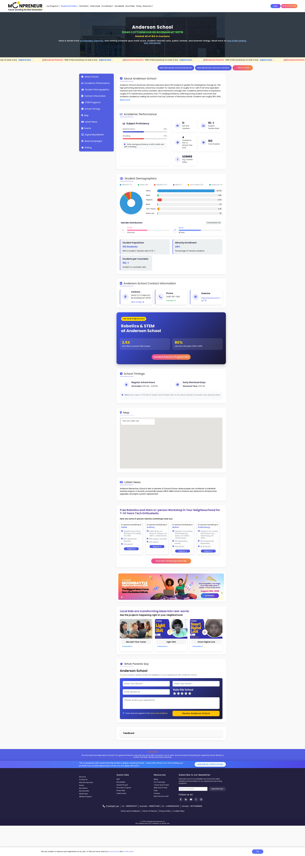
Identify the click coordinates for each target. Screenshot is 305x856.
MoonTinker (130, 6)
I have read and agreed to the (137, 713)
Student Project (122, 785)
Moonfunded (84, 791)
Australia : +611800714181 (150, 806)
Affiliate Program (85, 797)
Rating (88, 147)
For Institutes (107, 6)
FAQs (156, 790)
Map (86, 115)
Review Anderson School (196, 713)
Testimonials (95, 6)
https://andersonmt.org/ (210, 299)
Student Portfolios (69, 6)
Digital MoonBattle (94, 134)
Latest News (90, 121)
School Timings (92, 108)
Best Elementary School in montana (213, 68)
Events (87, 128)
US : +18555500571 (129, 806)
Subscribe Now (217, 789)
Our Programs (52, 6)
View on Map (136, 302)
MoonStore (83, 788)
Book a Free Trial (289, 6)
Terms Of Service (149, 811)
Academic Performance (97, 83)
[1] (174, 693)
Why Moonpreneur (86, 782)
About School (91, 76)
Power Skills (121, 790)
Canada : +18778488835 (191, 806)
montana (164, 36)
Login (275, 6)
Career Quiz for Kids (161, 785)
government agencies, (92, 40)
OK (257, 851)
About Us (82, 777)
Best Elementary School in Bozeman (176, 68)
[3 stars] (182, 693)
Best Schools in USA (161, 796)
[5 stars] (190, 693)
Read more (125, 100)
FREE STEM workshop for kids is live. (71, 60)
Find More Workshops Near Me (171, 561)
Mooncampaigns (93, 141)
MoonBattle (119, 6)
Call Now (170, 300)
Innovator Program (124, 788)
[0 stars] (172, 693)
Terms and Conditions (130, 811)
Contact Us (83, 780)
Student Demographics (96, 89)
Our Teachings (159, 782)
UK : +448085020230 (170, 806)
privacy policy (113, 851)
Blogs (156, 779)
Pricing (138, 6)
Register (131, 548)
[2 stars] (178, 693)
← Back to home (242, 68)
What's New (83, 794)
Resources (147, 6)
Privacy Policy (165, 811)
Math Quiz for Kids (160, 788)
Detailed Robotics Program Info (171, 357)
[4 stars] (186, 693)
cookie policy (128, 851)
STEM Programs (92, 102)
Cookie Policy (178, 811)
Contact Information (95, 96)
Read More (127, 646)
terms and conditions (159, 713)
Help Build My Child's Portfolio (210, 764)
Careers (157, 793)
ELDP (118, 779)
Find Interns (83, 6)
